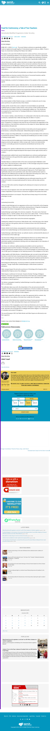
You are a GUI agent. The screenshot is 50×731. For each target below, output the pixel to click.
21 (44, 623)
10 (18, 620)
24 (18, 625)
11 (25, 620)
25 (25, 625)
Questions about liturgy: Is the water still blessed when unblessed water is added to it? (25, 550)
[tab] (18, 687)
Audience (14, 716)
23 (12, 625)
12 (31, 620)
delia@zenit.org (26, 321)
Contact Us (43, 716)
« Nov (4, 630)
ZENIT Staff (17, 36)
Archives (23, 36)
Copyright (38, 716)
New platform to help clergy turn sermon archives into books (15, 535)
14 (44, 620)
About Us (6, 716)
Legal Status (32, 716)
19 (31, 623)
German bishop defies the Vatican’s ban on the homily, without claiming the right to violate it (26, 576)
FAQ (10, 716)
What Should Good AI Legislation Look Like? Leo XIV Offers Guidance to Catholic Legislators (21, 530)
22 (5, 625)
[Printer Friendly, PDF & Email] (5, 324)
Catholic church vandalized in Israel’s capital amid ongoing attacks (16, 537)
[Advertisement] (25, 15)
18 (25, 623)
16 (12, 623)
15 (5, 623)
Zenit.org (14, 47)
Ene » (6, 630)
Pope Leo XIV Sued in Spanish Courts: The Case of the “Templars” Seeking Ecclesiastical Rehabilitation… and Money (26, 558)
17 (18, 623)
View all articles (5, 367)
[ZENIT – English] (13, 2)
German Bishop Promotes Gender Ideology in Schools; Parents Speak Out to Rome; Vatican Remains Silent (26, 564)
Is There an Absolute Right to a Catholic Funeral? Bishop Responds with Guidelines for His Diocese (26, 571)
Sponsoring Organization (22, 716)
